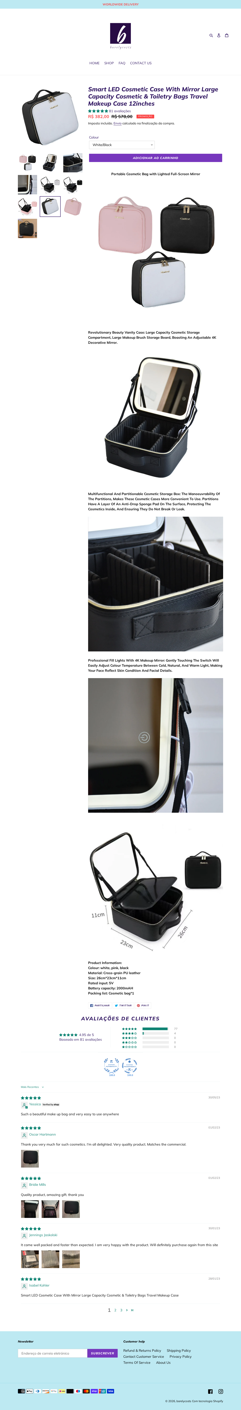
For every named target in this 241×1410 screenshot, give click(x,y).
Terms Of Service (136, 1362)
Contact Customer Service (143, 1356)
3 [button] (121, 1310)
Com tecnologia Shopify (207, 1401)
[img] (31, 1098)
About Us (163, 1362)
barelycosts (183, 1401)
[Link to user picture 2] (50, 1209)
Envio (118, 123)
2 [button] (115, 1310)
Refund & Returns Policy (142, 1350)
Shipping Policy (179, 1350)
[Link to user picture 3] (71, 1209)
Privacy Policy (181, 1356)
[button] (98, 111)
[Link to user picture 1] (30, 1159)
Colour (94, 137)
